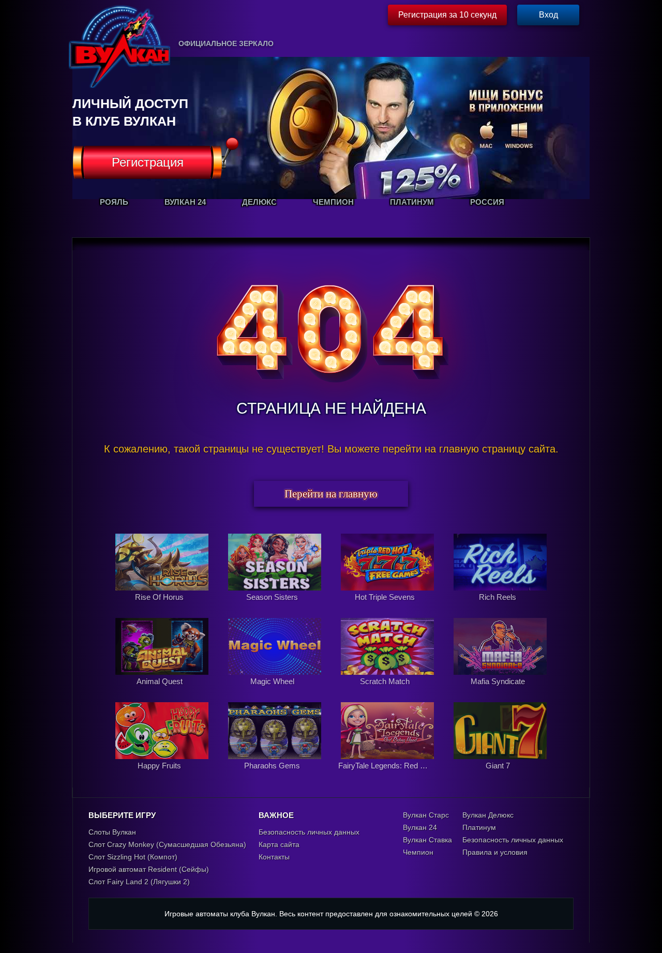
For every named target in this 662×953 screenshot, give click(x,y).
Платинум (479, 827)
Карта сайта (279, 844)
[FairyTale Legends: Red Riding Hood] (388, 777)
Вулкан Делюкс (488, 815)
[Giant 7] (500, 777)
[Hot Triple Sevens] (388, 608)
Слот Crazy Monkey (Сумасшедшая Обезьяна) (167, 844)
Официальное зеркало (226, 43)
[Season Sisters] (275, 608)
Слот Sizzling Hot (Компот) (132, 857)
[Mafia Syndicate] (500, 692)
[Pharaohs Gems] (275, 777)
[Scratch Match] (388, 692)
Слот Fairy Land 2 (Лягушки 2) (139, 882)
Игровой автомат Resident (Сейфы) (148, 869)
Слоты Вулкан (112, 832)
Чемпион (418, 852)
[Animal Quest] (163, 692)
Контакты (274, 857)
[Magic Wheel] (275, 692)
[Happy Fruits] (163, 777)
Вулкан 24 (420, 827)
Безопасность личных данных (309, 832)
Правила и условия (495, 852)
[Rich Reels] (500, 608)
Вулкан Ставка (427, 840)
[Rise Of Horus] (163, 608)
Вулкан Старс (426, 815)
